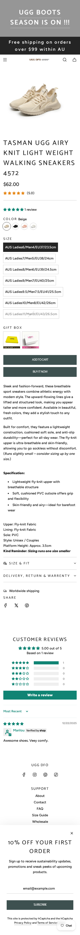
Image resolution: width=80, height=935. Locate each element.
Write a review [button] (40, 695)
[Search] (65, 60)
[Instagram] (35, 775)
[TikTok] (56, 775)
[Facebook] (24, 775)
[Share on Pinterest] (27, 606)
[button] (13, 210)
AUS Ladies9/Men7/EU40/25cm (29, 281)
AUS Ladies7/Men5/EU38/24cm (29, 258)
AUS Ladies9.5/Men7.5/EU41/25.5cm (33, 292)
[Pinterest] (45, 775)
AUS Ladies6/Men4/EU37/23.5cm (30, 247)
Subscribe (40, 904)
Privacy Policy (23, 922)
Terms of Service (47, 922)
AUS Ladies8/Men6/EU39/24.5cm (30, 269)
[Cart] (74, 60)
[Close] (72, 833)
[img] (13, 724)
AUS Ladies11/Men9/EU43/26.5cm (31, 314)
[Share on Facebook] (5, 606)
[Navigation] (5, 60)
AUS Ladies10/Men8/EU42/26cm (30, 303)
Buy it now (40, 371)
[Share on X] (16, 606)
